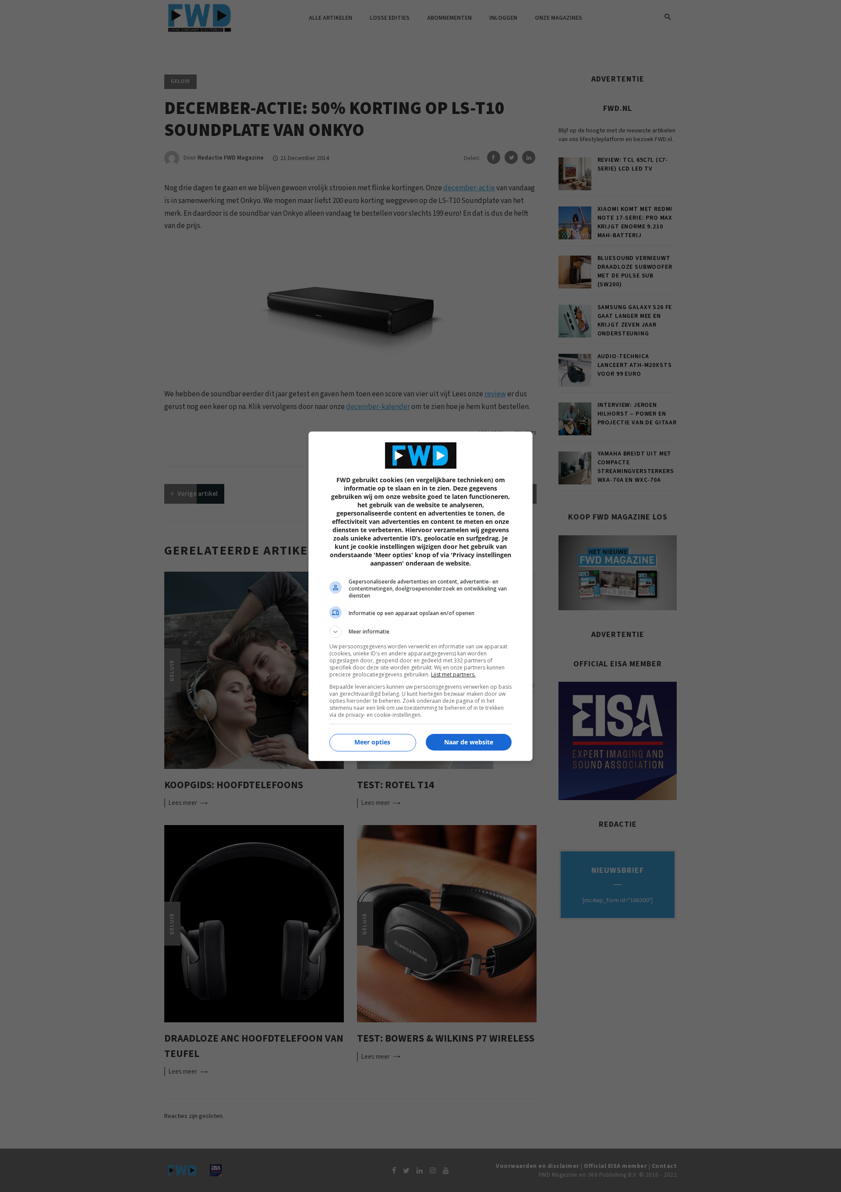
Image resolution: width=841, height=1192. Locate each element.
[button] (420, 632)
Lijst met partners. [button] (453, 674)
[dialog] (420, 596)
